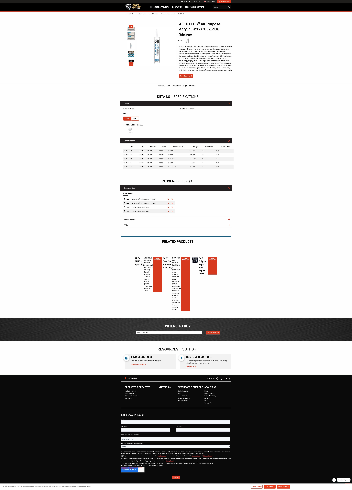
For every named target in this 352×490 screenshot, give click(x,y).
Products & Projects (159, 7)
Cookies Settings (257, 486)
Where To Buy (224, 1)
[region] (176, 486)
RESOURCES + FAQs (180, 86)
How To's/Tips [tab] (129, 219)
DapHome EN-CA (129, 13)
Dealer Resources (183, 391)
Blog (205, 400)
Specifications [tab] (129, 141)
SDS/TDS (197, 1)
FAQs (179, 393)
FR (172, 199)
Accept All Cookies (283, 486)
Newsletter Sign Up (184, 398)
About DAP (184, 1)
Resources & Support (194, 7)
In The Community (210, 396)
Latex (174, 13)
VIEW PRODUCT (157, 259)
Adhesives (128, 398)
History (206, 391)
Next (131, 64)
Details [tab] (126, 103)
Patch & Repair (129, 393)
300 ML (135, 118)
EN (168, 199)
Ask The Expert (183, 400)
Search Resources (137, 364)
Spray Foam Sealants (131, 396)
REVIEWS (192, 86)
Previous (131, 26)
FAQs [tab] (126, 225)
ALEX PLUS (181, 13)
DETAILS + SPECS (164, 86)
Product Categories (153, 13)
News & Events (209, 393)
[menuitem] (185, 1)
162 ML (127, 118)
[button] (186, 76)
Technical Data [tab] (129, 188)
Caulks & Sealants (165, 13)
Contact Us (190, 367)
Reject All (270, 486)
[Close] (349, 487)
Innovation (177, 7)
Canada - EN (210, 1)
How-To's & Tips (183, 396)
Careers (206, 398)
